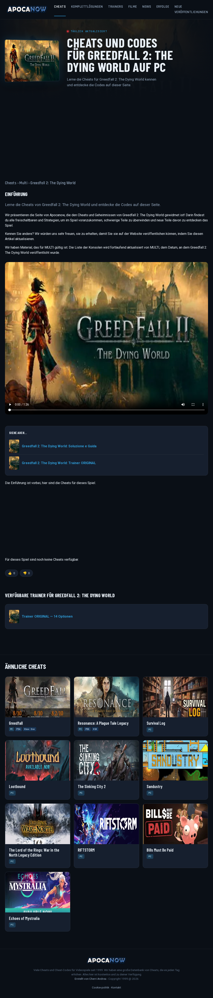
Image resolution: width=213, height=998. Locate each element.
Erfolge (162, 6)
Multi (23, 183)
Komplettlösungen (87, 6)
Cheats (60, 6)
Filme (132, 6)
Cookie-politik (100, 987)
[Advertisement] (106, 131)
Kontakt (116, 987)
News (146, 6)
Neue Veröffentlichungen (191, 9)
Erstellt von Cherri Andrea (90, 978)
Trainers (115, 6)
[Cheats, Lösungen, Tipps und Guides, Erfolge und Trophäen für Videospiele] (27, 9)
